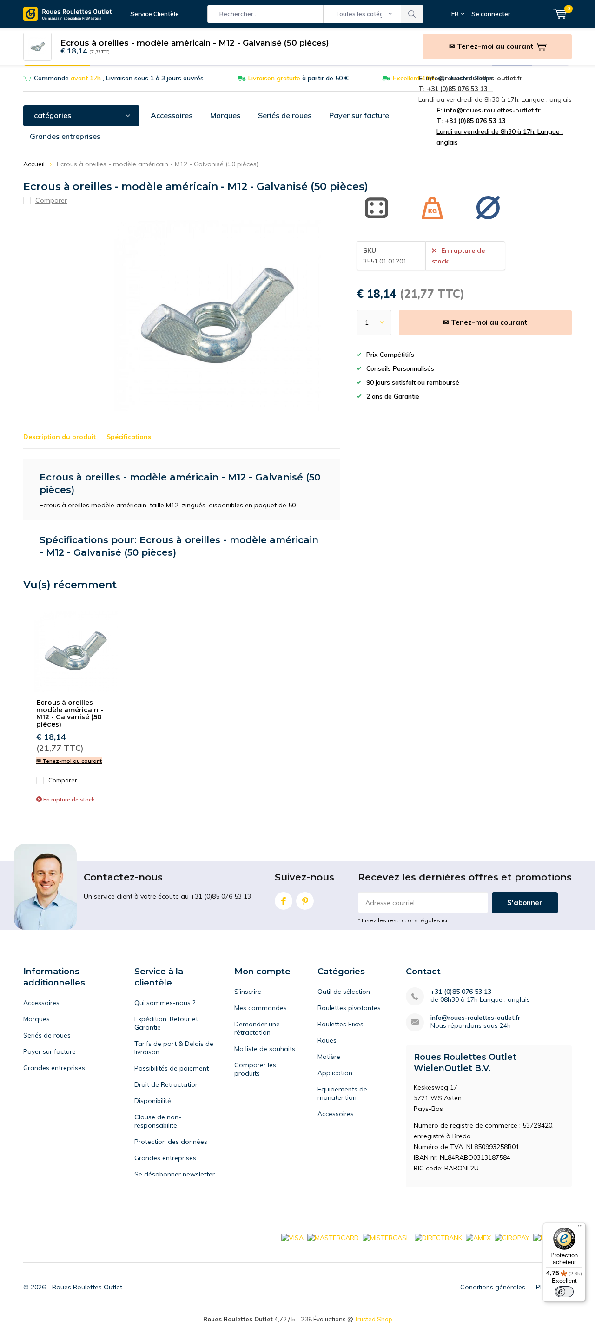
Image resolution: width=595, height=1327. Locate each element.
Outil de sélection (343, 991)
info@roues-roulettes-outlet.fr (475, 1018)
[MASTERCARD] (333, 1237)
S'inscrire (247, 991)
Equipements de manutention (342, 1093)
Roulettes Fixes (340, 1024)
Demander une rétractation (257, 1028)
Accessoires (171, 115)
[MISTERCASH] (387, 1237)
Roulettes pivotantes (349, 1008)
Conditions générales (492, 1287)
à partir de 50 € (298, 78)
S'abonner (524, 902)
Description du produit (59, 437)
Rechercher (412, 14)
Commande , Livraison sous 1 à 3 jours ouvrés (119, 78)
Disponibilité (152, 1101)
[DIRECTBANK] (438, 1237)
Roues (327, 1040)
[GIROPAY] (512, 1237)
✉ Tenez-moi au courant (485, 322)
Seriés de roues (284, 115)
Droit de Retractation (166, 1084)
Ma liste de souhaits (264, 1049)
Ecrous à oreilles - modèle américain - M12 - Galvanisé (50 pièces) (69, 713)
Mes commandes (260, 1008)
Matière (328, 1056)
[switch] (564, 1291)
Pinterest (305, 901)
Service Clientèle (154, 14)
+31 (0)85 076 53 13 (460, 992)
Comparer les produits (255, 1069)
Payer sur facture (359, 115)
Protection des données (170, 1141)
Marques (225, 115)
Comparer (62, 780)
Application (334, 1073)
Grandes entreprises (65, 136)
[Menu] (580, 1228)
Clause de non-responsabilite (157, 1121)
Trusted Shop (373, 1319)
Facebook (283, 901)
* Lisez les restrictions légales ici (402, 920)
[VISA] (292, 1237)
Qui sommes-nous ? (164, 1003)
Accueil (34, 164)
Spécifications (128, 437)
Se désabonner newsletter (174, 1174)
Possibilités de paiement (171, 1068)
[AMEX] (478, 1237)
